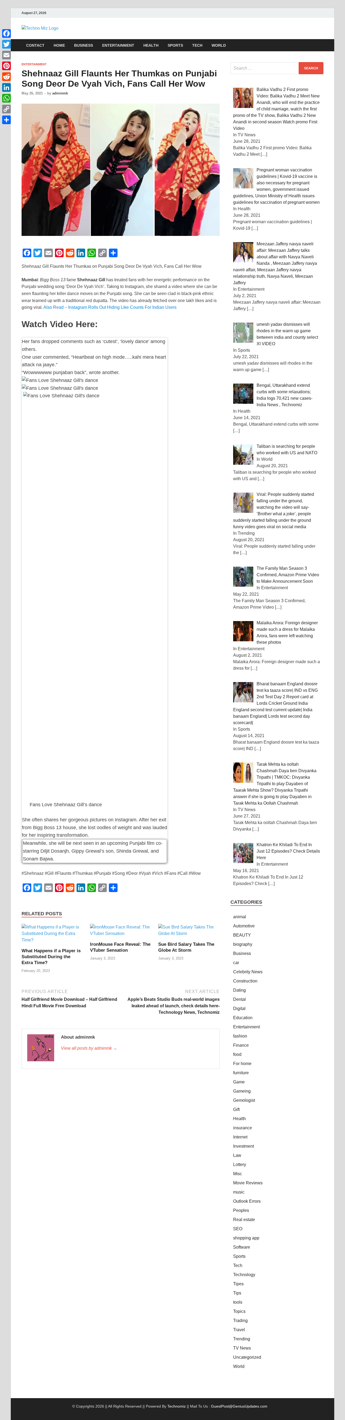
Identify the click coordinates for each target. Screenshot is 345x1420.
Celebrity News (248, 972)
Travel (239, 1329)
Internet (240, 1137)
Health (150, 45)
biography (242, 944)
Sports (175, 45)
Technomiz (176, 1406)
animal (239, 916)
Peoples (241, 1210)
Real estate (244, 1219)
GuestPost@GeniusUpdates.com (239, 1406)
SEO (237, 1228)
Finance (241, 1045)
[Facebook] (6, 33)
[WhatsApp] (6, 98)
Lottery (239, 1164)
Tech (197, 45)
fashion (240, 1036)
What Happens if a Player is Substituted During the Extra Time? (51, 956)
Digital (239, 1008)
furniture (241, 1072)
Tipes (238, 1284)
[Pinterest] (6, 65)
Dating (239, 990)
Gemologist (244, 1100)
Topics (239, 1311)
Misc (237, 1173)
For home (242, 1063)
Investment (243, 1146)
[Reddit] (6, 76)
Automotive (244, 926)
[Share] (6, 119)
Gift (236, 1109)
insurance (242, 1128)
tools (237, 1302)
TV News (242, 1348)
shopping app (246, 1238)
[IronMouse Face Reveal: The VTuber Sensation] (120, 932)
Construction (245, 981)
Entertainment (118, 45)
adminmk (60, 93)
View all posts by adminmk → (89, 1048)
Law (237, 1155)
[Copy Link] (6, 109)
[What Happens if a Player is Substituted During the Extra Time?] (52, 935)
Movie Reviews (248, 1183)
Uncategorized (247, 1357)
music (238, 1192)
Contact (35, 45)
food (237, 1054)
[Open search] (321, 45)
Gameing (242, 1091)
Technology (244, 1274)
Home (59, 45)
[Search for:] (276, 68)
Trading (240, 1320)
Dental (239, 999)
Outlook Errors (247, 1201)
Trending (241, 1339)
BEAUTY (242, 935)
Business (83, 45)
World (219, 45)
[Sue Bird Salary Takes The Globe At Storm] (189, 932)
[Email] (6, 55)
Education (243, 1017)
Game (239, 1082)
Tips (237, 1293)
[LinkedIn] (6, 87)
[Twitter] (6, 44)
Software (241, 1247)
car (236, 962)
